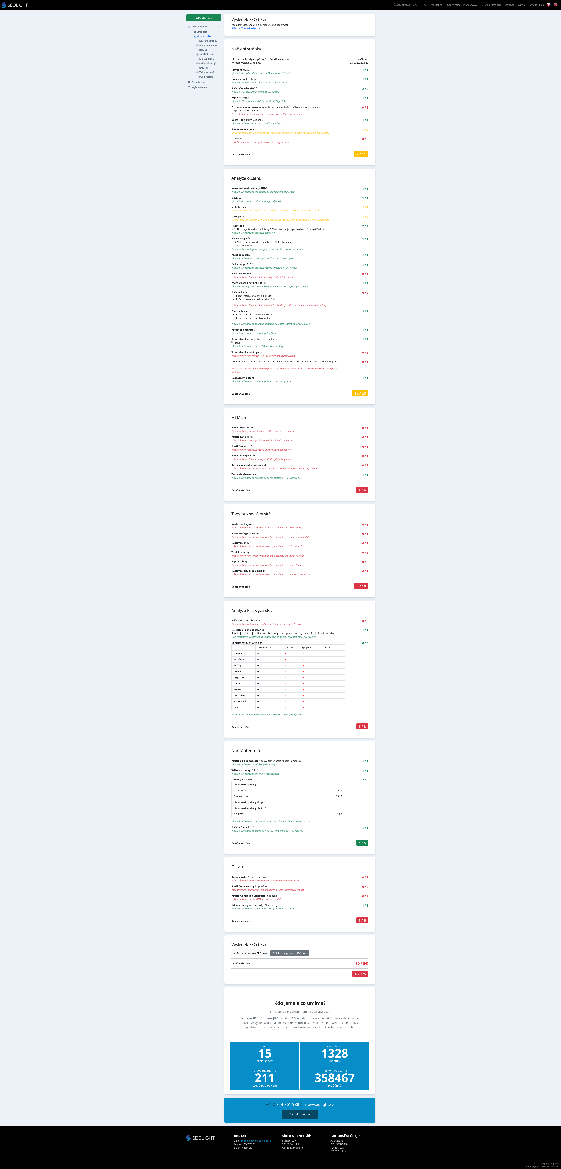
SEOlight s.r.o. (546, 1163)
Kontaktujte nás (299, 1114)
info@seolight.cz (318, 1104)
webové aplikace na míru (550, 1167)
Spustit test (204, 18)
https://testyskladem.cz (247, 28)
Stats (556, 1163)
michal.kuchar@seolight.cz (256, 1140)
